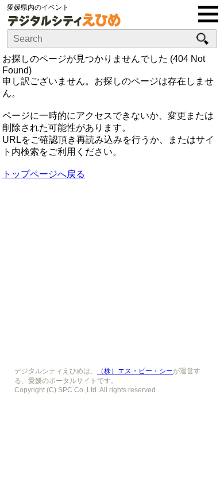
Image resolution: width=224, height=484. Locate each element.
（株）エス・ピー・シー (135, 371)
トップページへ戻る (43, 174)
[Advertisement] (112, 269)
